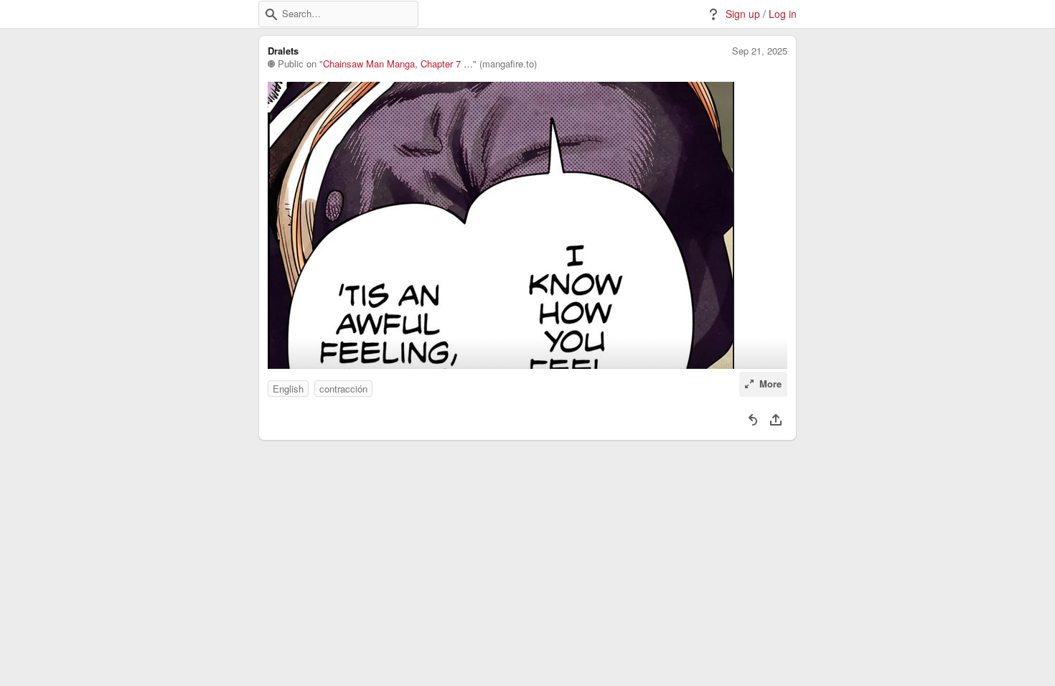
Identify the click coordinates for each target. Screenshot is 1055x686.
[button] (271, 14)
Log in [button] (783, 14)
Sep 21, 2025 (759, 50)
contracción (343, 388)
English (288, 388)
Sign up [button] (743, 14)
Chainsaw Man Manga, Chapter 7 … (398, 63)
